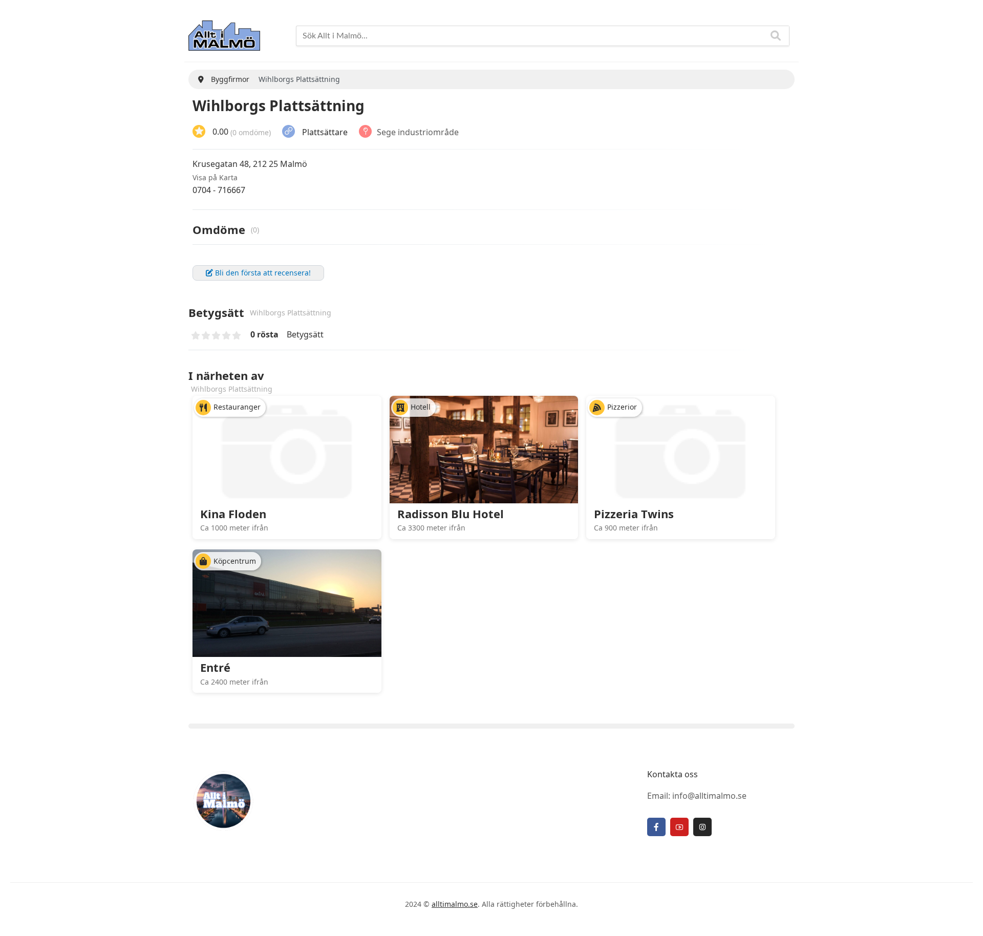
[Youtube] (679, 827)
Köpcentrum (234, 561)
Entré (215, 667)
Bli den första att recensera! (262, 273)
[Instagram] (702, 827)
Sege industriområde (418, 131)
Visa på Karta (215, 177)
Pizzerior (622, 407)
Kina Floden (233, 513)
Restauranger (237, 407)
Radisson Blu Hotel (450, 513)
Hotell (421, 407)
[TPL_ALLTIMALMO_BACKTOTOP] (965, 916)
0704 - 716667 (219, 190)
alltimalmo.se (455, 904)
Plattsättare (325, 131)
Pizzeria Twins (634, 513)
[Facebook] (656, 827)
